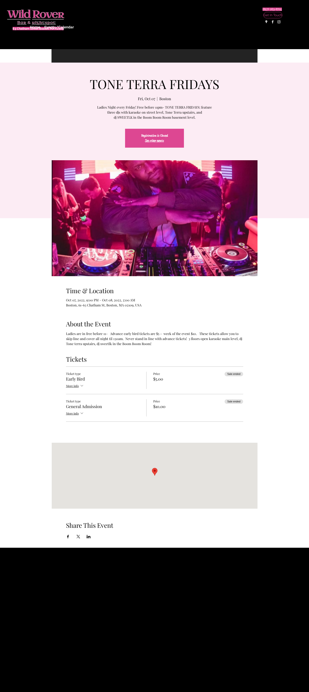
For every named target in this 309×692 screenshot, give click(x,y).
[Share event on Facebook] (68, 536)
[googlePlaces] (266, 22)
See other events (154, 140)
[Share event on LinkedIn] (89, 536)
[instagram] (279, 22)
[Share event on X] (78, 536)
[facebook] (273, 22)
